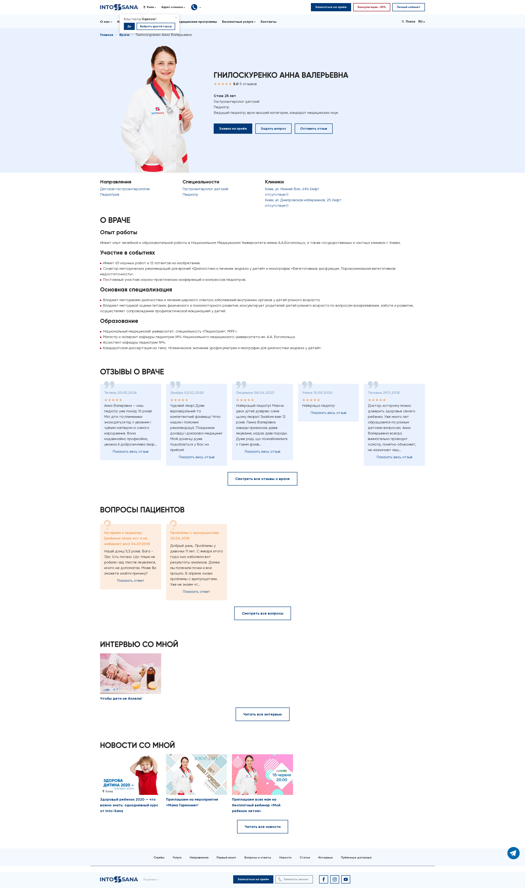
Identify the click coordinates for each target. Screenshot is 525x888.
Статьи (305, 857)
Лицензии (149, 879)
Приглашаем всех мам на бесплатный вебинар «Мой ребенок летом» (256, 805)
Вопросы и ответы (257, 857)
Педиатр (190, 194)
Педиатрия (109, 194)
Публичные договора (356, 857)
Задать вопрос (273, 128)
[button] (151, 7)
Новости (285, 857)
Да (129, 26)
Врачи (124, 35)
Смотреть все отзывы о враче (262, 479)
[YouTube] (345, 879)
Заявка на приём (233, 128)
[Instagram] (334, 879)
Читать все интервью (262, 714)
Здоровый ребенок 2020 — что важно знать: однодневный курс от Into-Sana (129, 805)
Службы (159, 857)
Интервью (325, 857)
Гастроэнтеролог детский (205, 189)
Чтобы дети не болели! (121, 698)
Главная (106, 35)
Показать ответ (130, 580)
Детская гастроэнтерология (125, 189)
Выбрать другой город (156, 26)
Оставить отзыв (313, 128)
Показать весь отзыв (130, 451)
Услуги (177, 857)
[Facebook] (323, 879)
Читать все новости (263, 826)
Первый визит (226, 857)
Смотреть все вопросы (262, 613)
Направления (199, 857)
